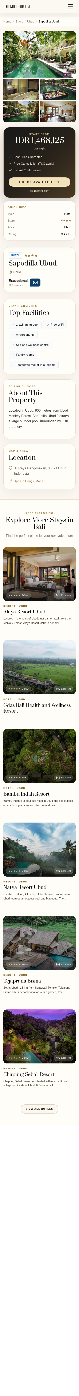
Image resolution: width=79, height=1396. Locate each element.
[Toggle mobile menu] (70, 6)
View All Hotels (39, 1109)
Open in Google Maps (28, 481)
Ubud (30, 21)
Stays (19, 21)
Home (7, 21)
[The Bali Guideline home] (17, 6)
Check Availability (39, 182)
